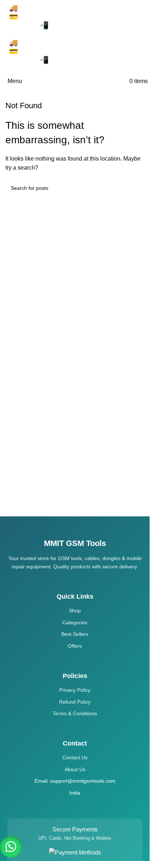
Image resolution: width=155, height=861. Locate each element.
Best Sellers (74, 634)
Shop (75, 610)
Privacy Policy (74, 690)
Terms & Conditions (75, 713)
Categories (74, 622)
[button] (11, 846)
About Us (75, 769)
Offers (75, 646)
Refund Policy (74, 702)
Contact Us (75, 757)
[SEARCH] (136, 188)
